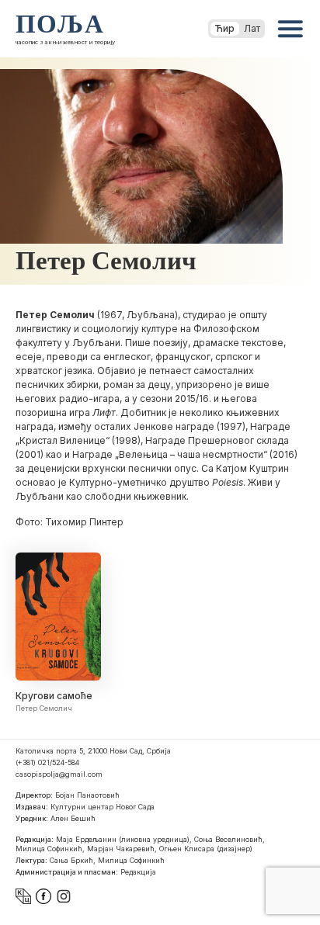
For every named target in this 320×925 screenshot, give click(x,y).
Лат (252, 28)
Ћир (225, 28)
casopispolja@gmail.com (59, 774)
